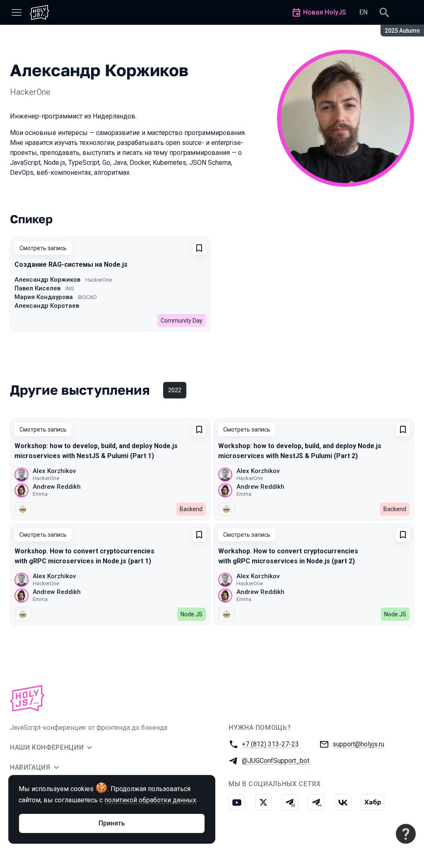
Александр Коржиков (47, 279)
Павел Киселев (37, 288)
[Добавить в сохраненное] (199, 248)
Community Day (181, 320)
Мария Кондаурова (43, 297)
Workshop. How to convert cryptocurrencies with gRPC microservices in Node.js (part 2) (288, 556)
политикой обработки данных (150, 800)
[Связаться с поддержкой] (406, 834)
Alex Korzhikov (54, 471)
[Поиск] (384, 12)
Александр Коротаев (46, 305)
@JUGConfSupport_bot (275, 761)
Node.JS (191, 614)
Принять (112, 823)
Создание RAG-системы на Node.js (71, 264)
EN (363, 12)
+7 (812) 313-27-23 (270, 744)
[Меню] (16, 12)
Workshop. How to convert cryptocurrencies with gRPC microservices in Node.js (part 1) (84, 556)
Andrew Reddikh (57, 486)
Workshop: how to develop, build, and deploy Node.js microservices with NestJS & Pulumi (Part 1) (96, 451)
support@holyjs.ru (358, 744)
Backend (191, 509)
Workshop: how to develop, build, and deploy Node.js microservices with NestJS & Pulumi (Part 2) (299, 451)
